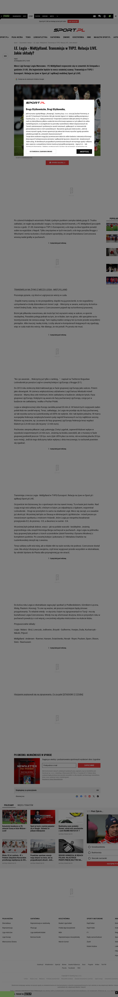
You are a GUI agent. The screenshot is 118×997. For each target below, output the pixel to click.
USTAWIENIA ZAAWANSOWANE (41, 151)
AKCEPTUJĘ (84, 152)
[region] (59, 128)
